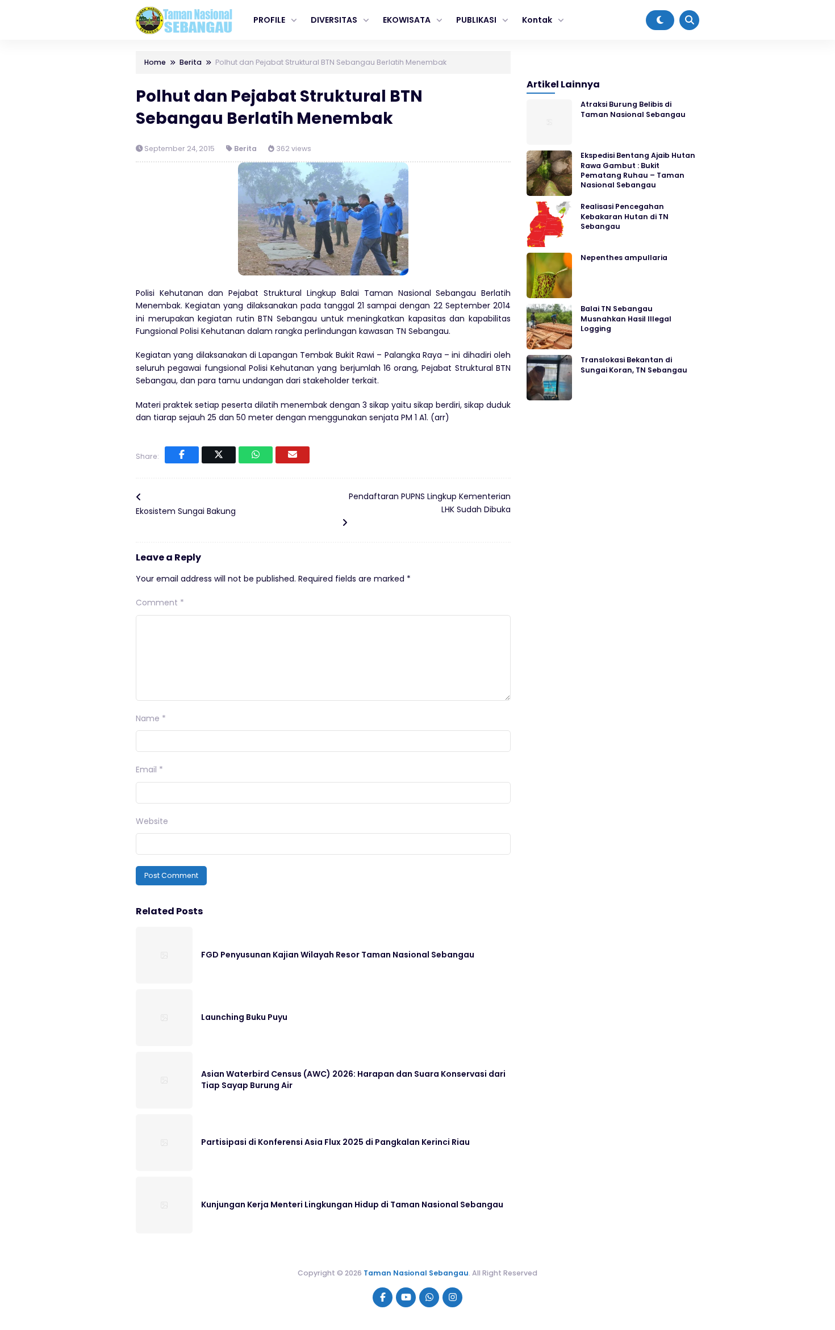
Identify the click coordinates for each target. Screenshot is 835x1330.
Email (149, 769)
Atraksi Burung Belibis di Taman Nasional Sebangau (633, 109)
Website (152, 821)
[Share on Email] (292, 454)
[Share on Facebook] (182, 454)
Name (151, 718)
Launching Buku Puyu (244, 1017)
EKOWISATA (407, 20)
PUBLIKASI (476, 20)
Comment (160, 602)
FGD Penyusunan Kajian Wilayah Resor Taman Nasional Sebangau (337, 954)
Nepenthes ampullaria (624, 257)
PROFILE (269, 20)
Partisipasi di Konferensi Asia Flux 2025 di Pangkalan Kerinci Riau (335, 1142)
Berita (245, 148)
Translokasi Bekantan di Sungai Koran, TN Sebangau (634, 364)
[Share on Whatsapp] (256, 454)
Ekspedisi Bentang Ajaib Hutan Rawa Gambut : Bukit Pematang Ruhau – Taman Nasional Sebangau (638, 170)
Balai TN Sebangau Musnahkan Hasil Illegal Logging (626, 318)
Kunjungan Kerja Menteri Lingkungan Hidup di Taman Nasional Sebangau (352, 1204)
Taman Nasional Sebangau (416, 1273)
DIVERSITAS (334, 20)
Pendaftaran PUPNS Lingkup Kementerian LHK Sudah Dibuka (430, 503)
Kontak (537, 20)
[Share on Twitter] (219, 454)
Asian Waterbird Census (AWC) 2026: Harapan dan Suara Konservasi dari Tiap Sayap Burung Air (353, 1079)
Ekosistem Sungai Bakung (186, 511)
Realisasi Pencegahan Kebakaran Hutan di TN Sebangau (625, 216)
